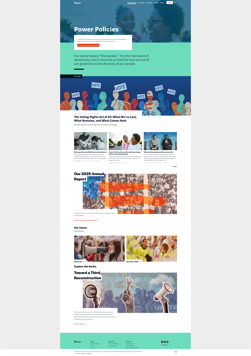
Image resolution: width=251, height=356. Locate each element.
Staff (92, 345)
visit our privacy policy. (86, 353)
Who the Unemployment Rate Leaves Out (158, 152)
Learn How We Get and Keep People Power (88, 45)
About (162, 3)
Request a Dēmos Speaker (132, 347)
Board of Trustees (95, 343)
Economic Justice (132, 262)
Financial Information (113, 343)
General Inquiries (130, 343)
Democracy (78, 262)
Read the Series (78, 324)
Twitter (165, 342)
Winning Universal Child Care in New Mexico (90, 152)
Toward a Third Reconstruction (87, 275)
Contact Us (128, 341)
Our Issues (141, 3)
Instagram (167, 342)
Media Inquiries (129, 345)
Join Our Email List (113, 345)
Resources (149, 3)
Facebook (162, 342)
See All (175, 166)
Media (156, 3)
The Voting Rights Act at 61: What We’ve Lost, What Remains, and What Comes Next (105, 119)
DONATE (169, 2)
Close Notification (173, 352)
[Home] (77, 4)
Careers (93, 347)
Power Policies (131, 3)
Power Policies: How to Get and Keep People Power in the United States (125, 153)
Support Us (111, 341)
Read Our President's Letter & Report (85, 220)
